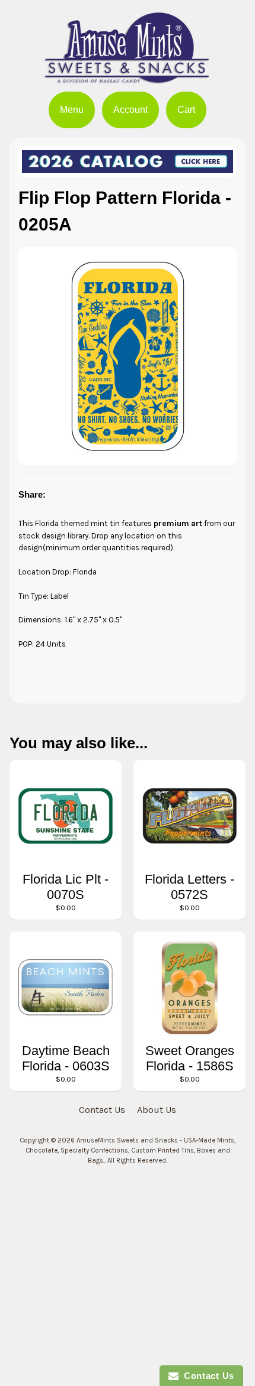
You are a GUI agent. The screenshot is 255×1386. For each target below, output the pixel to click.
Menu (72, 110)
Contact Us (102, 1109)
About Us (156, 1109)
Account (130, 110)
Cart (186, 110)
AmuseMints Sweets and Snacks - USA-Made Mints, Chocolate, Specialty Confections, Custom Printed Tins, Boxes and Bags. (131, 1150)
